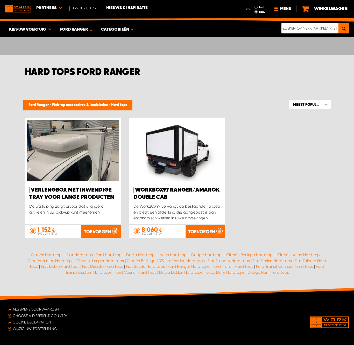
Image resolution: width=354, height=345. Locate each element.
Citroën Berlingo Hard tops (250, 254)
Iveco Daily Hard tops (225, 272)
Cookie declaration (32, 322)
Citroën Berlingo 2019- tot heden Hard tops (166, 260)
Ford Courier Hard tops (135, 272)
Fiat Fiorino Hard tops (272, 260)
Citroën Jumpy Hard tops (51, 260)
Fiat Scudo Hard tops (145, 266)
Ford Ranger (39, 105)
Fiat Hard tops (79, 254)
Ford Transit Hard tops (233, 266)
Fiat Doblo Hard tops (60, 266)
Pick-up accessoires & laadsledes (80, 105)
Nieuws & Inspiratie (127, 8)
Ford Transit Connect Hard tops (284, 266)
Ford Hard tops (109, 254)
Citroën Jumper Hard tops (100, 260)
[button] (310, 104)
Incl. (261, 7)
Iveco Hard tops (173, 254)
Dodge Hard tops (207, 254)
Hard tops (119, 105)
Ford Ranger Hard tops (189, 266)
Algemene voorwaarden (36, 309)
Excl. (262, 12)
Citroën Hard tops (47, 254)
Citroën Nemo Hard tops (299, 254)
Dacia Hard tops (141, 254)
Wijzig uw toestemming (35, 329)
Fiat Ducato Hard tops (102, 266)
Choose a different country (40, 316)
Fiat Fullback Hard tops (229, 260)
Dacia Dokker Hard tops (181, 272)
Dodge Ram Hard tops (268, 272)
